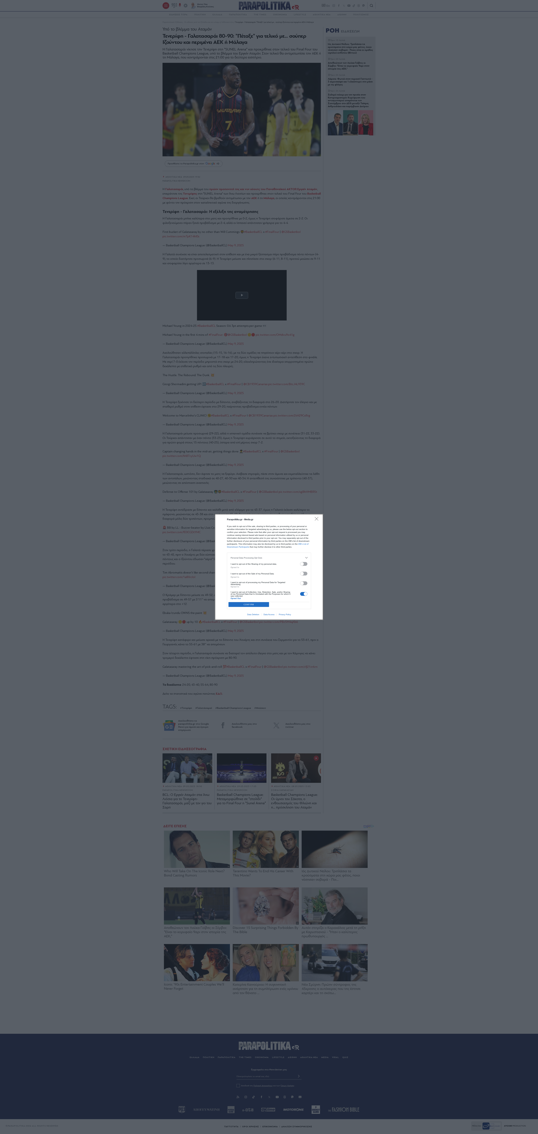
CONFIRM (249, 605)
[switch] (303, 564)
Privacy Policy (285, 614)
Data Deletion (253, 614)
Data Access (269, 614)
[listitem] (269, 557)
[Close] (317, 519)
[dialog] (269, 567)
